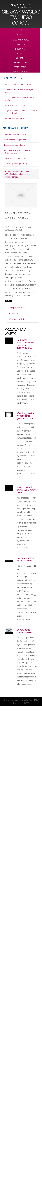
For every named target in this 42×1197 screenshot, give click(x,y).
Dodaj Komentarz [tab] (16, 308)
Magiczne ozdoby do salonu (14, 105)
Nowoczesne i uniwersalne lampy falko (26, 490)
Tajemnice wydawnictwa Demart (16, 118)
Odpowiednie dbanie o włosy (24, 631)
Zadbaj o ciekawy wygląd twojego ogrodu (21, 14)
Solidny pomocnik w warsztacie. (16, 158)
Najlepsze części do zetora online (16, 145)
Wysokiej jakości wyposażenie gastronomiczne (25, 416)
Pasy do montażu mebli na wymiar (25, 559)
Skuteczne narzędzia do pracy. (15, 134)
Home (7, 172)
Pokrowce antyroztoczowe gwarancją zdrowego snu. (25, 344)
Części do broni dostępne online (15, 140)
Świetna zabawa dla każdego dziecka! (18, 84)
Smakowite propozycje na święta (16, 164)
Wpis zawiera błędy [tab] (17, 319)
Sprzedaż (15, 172)
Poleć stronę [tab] (14, 313)
